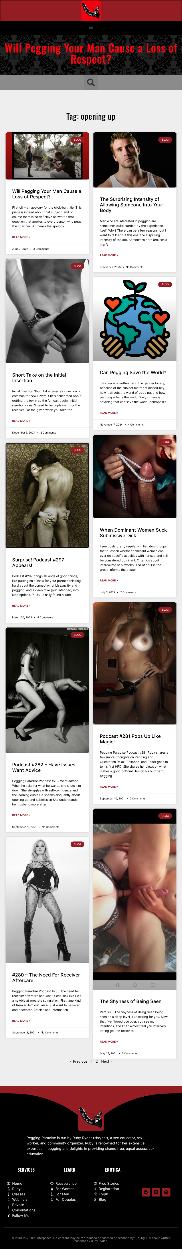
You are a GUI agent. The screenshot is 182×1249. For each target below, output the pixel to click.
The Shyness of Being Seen (131, 1001)
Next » (106, 1061)
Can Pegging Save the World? (133, 372)
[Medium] (156, 1192)
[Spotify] (166, 1192)
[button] (91, 27)
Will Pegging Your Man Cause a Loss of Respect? (46, 194)
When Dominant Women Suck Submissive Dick (133, 532)
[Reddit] (146, 1192)
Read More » (21, 237)
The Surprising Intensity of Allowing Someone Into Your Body (131, 204)
